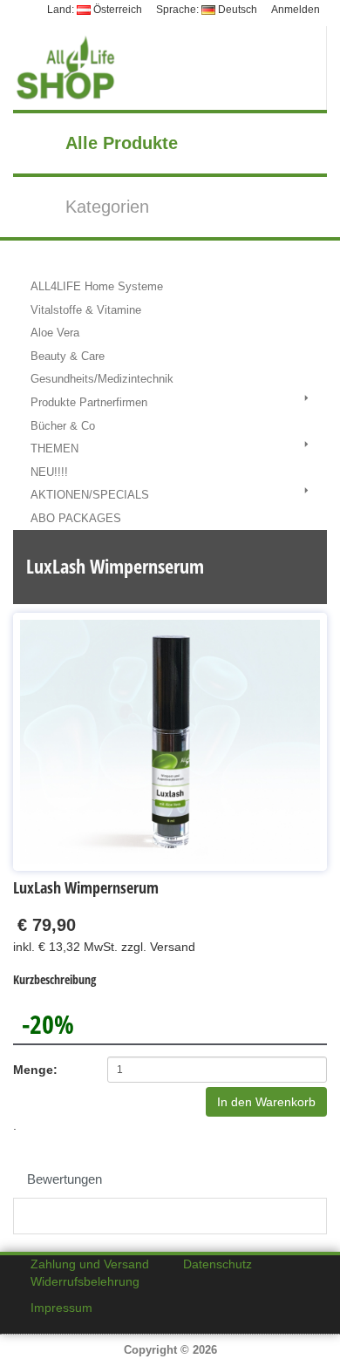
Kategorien (107, 206)
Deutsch (236, 9)
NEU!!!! (49, 472)
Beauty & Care (68, 356)
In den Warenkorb (266, 1102)
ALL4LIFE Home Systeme (97, 286)
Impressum (61, 1308)
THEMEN (54, 448)
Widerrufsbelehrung (85, 1281)
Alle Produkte (121, 143)
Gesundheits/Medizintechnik (102, 378)
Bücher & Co (63, 425)
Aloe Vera (55, 332)
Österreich (116, 9)
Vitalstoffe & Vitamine (86, 309)
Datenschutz (217, 1264)
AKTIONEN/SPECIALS (90, 494)
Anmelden (295, 9)
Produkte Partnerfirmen (89, 402)
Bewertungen (64, 1179)
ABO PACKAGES (76, 518)
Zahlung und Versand (90, 1264)
